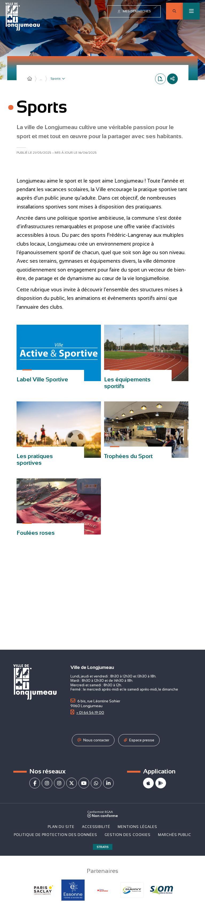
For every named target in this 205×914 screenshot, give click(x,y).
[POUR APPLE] (148, 783)
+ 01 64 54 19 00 (90, 712)
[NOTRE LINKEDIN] (108, 783)
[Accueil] (29, 79)
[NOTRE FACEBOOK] (34, 783)
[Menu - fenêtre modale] (191, 11)
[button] (174, 11)
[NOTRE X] (71, 783)
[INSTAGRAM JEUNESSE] (59, 783)
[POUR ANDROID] (160, 783)
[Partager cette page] (172, 78)
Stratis (103, 847)
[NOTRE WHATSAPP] (96, 783)
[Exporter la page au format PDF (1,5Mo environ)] (160, 78)
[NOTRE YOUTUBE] (83, 783)
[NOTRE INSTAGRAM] (47, 783)
